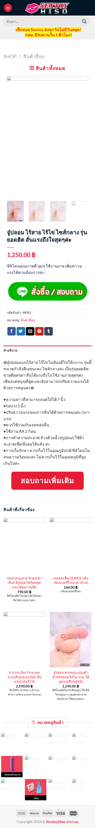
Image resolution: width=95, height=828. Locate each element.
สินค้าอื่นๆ (33, 56)
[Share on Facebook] (11, 331)
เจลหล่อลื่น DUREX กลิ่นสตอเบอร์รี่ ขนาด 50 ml (71, 580)
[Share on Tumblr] (48, 331)
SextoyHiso (55, 822)
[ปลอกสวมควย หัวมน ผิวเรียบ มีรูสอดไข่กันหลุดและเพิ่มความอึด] (24, 545)
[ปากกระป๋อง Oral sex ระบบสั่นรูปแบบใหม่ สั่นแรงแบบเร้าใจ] (24, 639)
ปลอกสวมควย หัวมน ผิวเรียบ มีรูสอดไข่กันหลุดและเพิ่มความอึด (24, 582)
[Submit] (84, 21)
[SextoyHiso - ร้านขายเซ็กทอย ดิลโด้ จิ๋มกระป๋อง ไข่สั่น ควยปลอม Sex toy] (47, 8)
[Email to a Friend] (30, 331)
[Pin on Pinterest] (39, 331)
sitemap (72, 822)
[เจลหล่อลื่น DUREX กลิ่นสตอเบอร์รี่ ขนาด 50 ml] (71, 545)
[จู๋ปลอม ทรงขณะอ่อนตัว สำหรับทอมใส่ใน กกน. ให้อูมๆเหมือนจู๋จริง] (71, 639)
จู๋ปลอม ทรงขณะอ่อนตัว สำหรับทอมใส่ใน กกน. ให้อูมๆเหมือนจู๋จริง (70, 676)
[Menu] (8, 8)
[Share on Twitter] (21, 331)
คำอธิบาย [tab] (10, 350)
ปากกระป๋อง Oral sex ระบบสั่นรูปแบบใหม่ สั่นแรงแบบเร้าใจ (24, 676)
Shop (10, 56)
